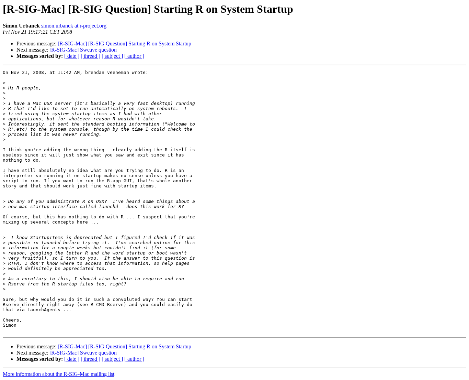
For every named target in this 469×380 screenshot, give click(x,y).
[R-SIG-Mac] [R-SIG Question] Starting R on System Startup (124, 43)
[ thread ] (90, 56)
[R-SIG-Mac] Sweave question (83, 50)
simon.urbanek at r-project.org (73, 26)
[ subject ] (112, 56)
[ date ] (71, 56)
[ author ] (134, 56)
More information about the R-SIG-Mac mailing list (58, 374)
